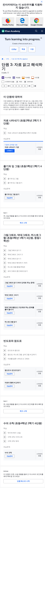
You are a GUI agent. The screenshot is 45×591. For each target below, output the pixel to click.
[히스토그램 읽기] (20, 86)
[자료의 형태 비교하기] (26, 86)
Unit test (5, 471)
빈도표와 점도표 (12, 341)
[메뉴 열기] (42, 31)
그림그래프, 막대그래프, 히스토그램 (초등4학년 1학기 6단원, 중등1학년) (22, 238)
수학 (7, 59)
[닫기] (41, 1)
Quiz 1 (5, 213)
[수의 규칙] (32, 86)
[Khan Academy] (10, 31)
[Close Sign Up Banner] (41, 38)
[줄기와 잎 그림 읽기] (6, 86)
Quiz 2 (5, 401)
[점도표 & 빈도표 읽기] (23, 86)
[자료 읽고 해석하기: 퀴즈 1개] (9, 86)
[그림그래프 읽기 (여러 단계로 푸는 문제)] (11, 86)
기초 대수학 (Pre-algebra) (19, 59)
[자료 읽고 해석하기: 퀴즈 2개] (29, 86)
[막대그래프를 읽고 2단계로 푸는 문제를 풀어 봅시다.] (17, 86)
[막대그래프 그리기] (14, 86)
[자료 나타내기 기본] (3, 86)
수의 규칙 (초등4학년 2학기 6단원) (22, 423)
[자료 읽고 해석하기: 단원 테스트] (35, 86)
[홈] (2, 59)
